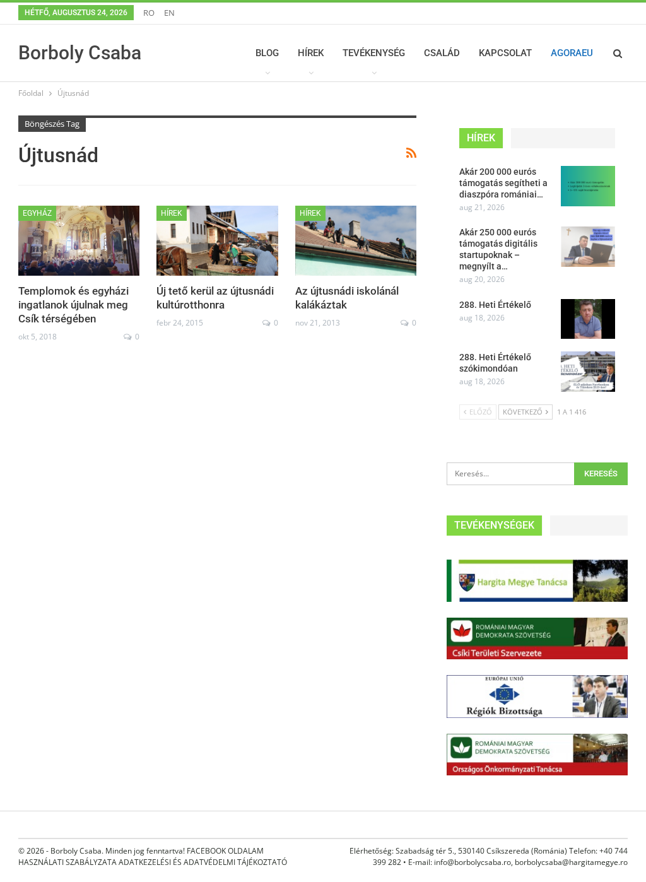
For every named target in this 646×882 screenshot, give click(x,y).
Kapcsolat (505, 53)
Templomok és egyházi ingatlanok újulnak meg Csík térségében (73, 305)
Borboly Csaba (79, 53)
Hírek (311, 53)
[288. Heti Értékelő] (588, 319)
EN (169, 12)
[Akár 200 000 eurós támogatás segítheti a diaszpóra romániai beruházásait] (588, 186)
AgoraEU (572, 53)
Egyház (37, 213)
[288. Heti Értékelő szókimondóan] (588, 371)
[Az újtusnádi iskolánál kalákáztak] (355, 241)
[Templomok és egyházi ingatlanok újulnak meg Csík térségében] (78, 241)
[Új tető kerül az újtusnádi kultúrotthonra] (217, 241)
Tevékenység (374, 53)
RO (149, 12)
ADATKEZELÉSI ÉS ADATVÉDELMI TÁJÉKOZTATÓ (203, 862)
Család (442, 53)
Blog (267, 53)
